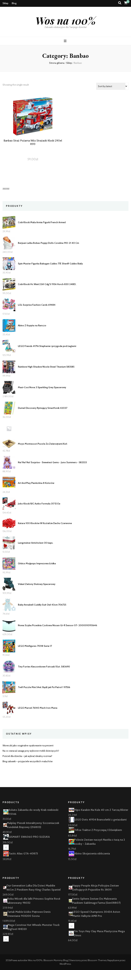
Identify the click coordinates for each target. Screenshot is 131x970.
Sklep (5, 3)
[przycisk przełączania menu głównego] (65, 41)
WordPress (65, 963)
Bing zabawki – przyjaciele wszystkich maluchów (28, 761)
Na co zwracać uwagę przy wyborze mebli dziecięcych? (31, 750)
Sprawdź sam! (33, 122)
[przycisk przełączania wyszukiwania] (119, 3)
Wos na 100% (65, 20)
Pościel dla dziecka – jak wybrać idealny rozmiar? (27, 756)
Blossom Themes (97, 960)
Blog (14, 3)
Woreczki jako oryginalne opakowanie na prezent (28, 745)
